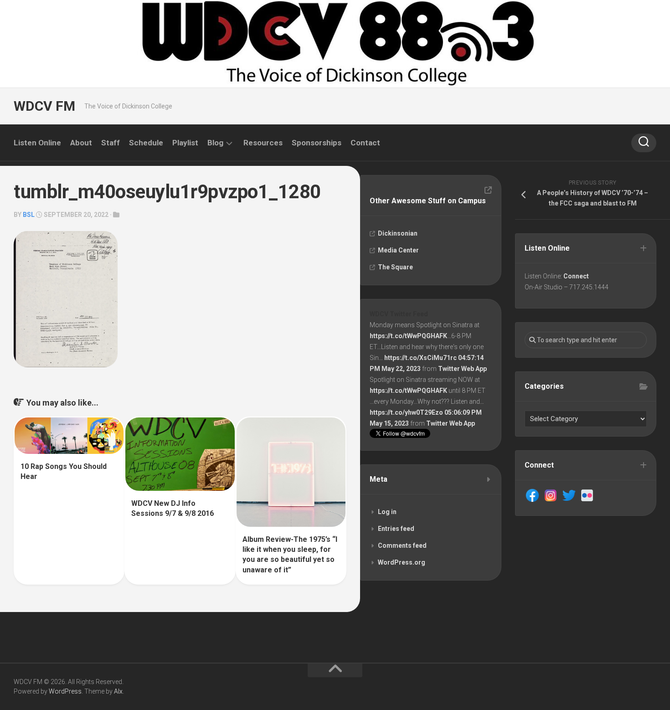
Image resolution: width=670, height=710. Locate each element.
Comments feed (402, 545)
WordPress (65, 691)
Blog (215, 142)
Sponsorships (316, 142)
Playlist (185, 142)
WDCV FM (44, 106)
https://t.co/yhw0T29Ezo (406, 412)
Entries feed (396, 528)
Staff (110, 142)
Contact (365, 142)
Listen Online (37, 142)
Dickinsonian (397, 233)
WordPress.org (401, 562)
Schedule (146, 142)
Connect (576, 276)
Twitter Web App (462, 368)
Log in (387, 511)
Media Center (398, 250)
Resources (263, 142)
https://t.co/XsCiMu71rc (420, 357)
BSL (29, 214)
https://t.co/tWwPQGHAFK (408, 336)
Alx (118, 691)
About (81, 142)
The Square (395, 267)
